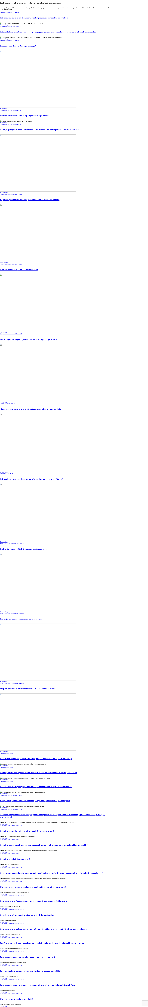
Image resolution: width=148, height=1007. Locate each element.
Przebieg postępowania (6, 12)
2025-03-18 (18, 809)
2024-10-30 (21, 543)
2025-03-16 (18, 839)
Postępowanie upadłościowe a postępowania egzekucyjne (25, 116)
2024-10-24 (18, 194)
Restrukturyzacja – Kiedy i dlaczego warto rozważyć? (24, 549)
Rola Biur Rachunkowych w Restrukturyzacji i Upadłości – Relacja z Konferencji (36, 758)
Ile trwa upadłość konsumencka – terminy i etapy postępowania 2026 (30, 971)
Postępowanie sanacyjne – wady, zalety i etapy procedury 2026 (27, 957)
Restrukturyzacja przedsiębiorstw (9, 543)
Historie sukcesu (4, 403)
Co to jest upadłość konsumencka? (15, 859)
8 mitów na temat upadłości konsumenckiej (19, 269)
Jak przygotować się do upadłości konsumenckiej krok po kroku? (28, 339)
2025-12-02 (18, 881)
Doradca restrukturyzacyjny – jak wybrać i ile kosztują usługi (27, 915)
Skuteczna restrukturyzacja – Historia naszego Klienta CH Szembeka (30, 409)
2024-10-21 (16, 12)
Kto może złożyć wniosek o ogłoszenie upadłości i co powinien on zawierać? (33, 887)
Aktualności (3, 473)
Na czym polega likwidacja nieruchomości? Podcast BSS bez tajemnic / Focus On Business (39, 130)
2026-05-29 (21, 895)
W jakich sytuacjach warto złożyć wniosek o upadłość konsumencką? (30, 199)
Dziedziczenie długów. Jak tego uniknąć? (18, 46)
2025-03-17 (18, 825)
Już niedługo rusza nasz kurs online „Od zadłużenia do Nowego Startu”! (31, 479)
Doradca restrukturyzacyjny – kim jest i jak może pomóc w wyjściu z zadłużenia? (36, 786)
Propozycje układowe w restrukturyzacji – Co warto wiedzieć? (27, 689)
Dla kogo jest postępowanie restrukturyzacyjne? (21, 619)
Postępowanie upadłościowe (7, 26)
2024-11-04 (10, 753)
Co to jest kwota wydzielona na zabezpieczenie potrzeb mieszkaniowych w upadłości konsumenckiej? (44, 845)
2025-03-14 (18, 867)
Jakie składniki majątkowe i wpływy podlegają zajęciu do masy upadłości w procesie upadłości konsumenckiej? (48, 32)
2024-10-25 (10, 473)
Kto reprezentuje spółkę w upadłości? (16, 999)
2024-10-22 (16, 40)
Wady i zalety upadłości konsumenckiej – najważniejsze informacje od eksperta (35, 800)
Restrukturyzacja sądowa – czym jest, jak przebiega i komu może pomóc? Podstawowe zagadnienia (43, 929)
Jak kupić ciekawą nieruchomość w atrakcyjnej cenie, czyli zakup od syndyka (34, 18)
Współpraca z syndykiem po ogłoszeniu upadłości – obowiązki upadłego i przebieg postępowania (42, 943)
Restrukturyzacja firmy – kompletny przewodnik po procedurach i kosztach (33, 901)
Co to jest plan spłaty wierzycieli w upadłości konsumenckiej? (27, 831)
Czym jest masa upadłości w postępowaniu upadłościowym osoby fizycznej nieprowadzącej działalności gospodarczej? (51, 873)
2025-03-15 (18, 853)
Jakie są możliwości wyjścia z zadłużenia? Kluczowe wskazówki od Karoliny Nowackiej (38, 772)
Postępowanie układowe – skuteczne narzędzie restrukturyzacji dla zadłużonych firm (37, 985)
